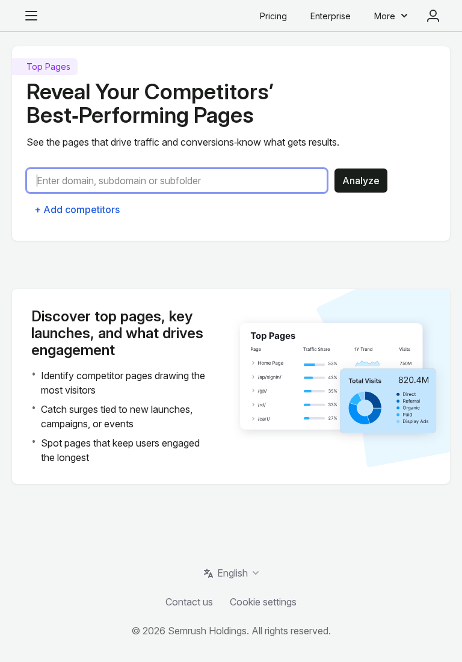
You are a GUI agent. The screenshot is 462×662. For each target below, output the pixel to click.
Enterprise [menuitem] (330, 16)
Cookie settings (263, 602)
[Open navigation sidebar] (31, 16)
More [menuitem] (384, 16)
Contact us (189, 602)
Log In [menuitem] (433, 15)
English (232, 573)
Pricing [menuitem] (273, 16)
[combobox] (182, 180)
